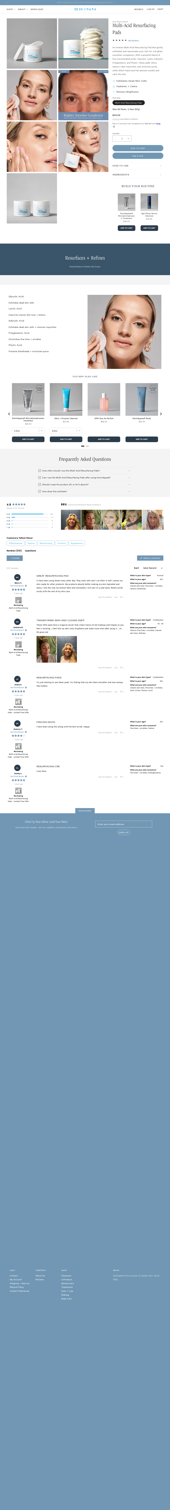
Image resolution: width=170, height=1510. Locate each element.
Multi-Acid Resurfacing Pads (128, 102)
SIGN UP (124, 832)
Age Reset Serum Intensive (149, 214)
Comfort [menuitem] (61, 543)
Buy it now (138, 155)
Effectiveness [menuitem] (15, 543)
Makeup (65, 1294)
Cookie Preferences (19, 1290)
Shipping (116, 119)
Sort (137, 568)
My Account (16, 1279)
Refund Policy (17, 1287)
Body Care (66, 1298)
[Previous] (9, 414)
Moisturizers (67, 1283)
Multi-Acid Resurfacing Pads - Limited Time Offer (18, 711)
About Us (40, 1275)
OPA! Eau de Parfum (104, 418)
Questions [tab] (30, 551)
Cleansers (66, 1275)
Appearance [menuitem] (77, 543)
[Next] (160, 414)
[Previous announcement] (7, 2)
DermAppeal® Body (142, 418)
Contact (14, 1275)
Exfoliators (66, 1279)
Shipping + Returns (19, 1283)
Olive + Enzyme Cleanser (66, 418)
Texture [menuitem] (31, 543)
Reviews (40, 1279)
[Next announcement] (162, 2)
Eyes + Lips (67, 1290)
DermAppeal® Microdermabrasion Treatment (126, 215)
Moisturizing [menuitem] (46, 543)
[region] (112, 520)
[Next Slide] (161, 520)
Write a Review (153, 559)
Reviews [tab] (14, 551)
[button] (10, 9)
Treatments (67, 1287)
